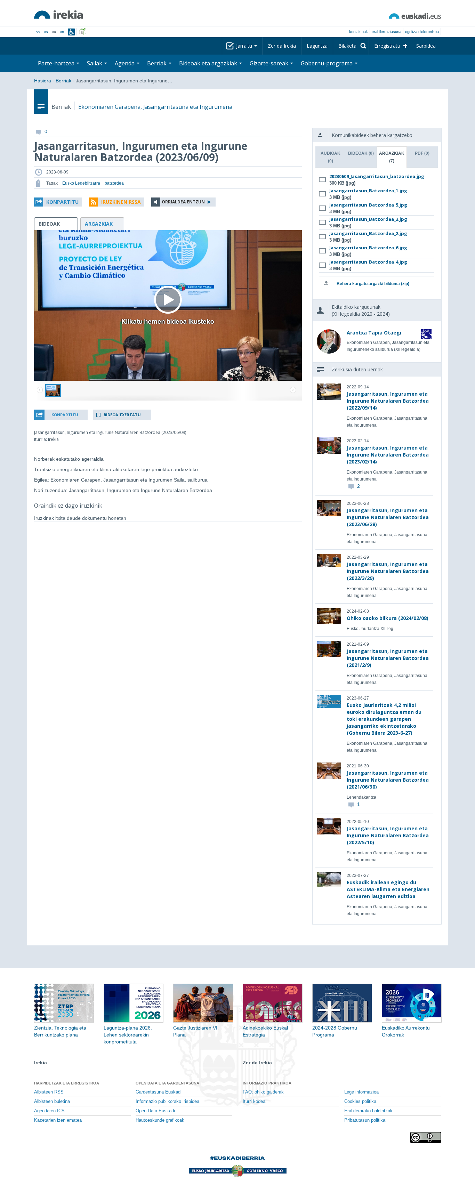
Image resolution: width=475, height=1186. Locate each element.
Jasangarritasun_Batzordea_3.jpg (368, 219)
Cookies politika (360, 1101)
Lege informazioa (361, 1092)
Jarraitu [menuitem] (244, 45)
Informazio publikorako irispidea (167, 1101)
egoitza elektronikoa (422, 32)
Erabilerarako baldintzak (368, 1110)
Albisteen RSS (49, 1092)
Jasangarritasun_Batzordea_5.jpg (368, 205)
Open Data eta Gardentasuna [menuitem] (167, 1083)
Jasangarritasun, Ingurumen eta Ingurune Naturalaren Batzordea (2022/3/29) (388, 571)
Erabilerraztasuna (386, 32)
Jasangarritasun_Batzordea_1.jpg (368, 190)
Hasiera (42, 80)
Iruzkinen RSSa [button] (121, 202)
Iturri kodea (254, 1101)
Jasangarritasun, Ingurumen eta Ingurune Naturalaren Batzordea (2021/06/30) (388, 779)
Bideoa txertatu (122, 414)
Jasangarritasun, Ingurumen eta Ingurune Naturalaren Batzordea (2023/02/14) (388, 454)
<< (38, 32)
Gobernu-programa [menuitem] (327, 63)
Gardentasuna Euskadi (159, 1092)
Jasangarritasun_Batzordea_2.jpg (368, 233)
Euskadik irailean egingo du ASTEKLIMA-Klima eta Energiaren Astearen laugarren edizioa (388, 889)
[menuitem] (351, 46)
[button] (58, 202)
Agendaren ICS (49, 1110)
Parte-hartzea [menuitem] (57, 63)
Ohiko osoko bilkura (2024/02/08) (387, 618)
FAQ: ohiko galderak (263, 1092)
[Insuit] (71, 32)
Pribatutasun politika (364, 1120)
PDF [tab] (422, 153)
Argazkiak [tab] (391, 157)
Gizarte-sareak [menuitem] (270, 63)
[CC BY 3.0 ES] (425, 1137)
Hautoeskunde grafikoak (160, 1120)
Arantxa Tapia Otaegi (374, 332)
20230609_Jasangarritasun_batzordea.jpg (375, 176)
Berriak (63, 80)
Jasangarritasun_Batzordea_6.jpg (368, 247)
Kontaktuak (358, 32)
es (46, 32)
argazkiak (99, 223)
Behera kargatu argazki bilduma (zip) (373, 283)
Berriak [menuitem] (157, 63)
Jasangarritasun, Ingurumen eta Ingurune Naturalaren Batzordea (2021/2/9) (388, 658)
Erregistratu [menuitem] (387, 45)
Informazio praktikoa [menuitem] (267, 1083)
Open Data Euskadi (155, 1110)
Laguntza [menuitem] (317, 45)
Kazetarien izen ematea (58, 1120)
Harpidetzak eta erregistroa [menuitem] (66, 1083)
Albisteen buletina (52, 1101)
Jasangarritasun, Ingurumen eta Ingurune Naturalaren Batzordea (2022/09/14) (388, 400)
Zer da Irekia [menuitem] (282, 45)
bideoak (49, 223)
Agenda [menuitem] (125, 63)
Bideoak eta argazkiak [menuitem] (209, 63)
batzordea (114, 183)
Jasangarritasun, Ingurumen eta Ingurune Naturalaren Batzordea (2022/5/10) (388, 835)
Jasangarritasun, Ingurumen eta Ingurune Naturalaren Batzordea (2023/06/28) (388, 517)
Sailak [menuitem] (95, 63)
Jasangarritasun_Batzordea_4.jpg (368, 262)
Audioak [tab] (330, 157)
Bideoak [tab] (361, 153)
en (62, 32)
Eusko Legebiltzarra (81, 183)
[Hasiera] (58, 14)
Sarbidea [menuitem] (426, 45)
